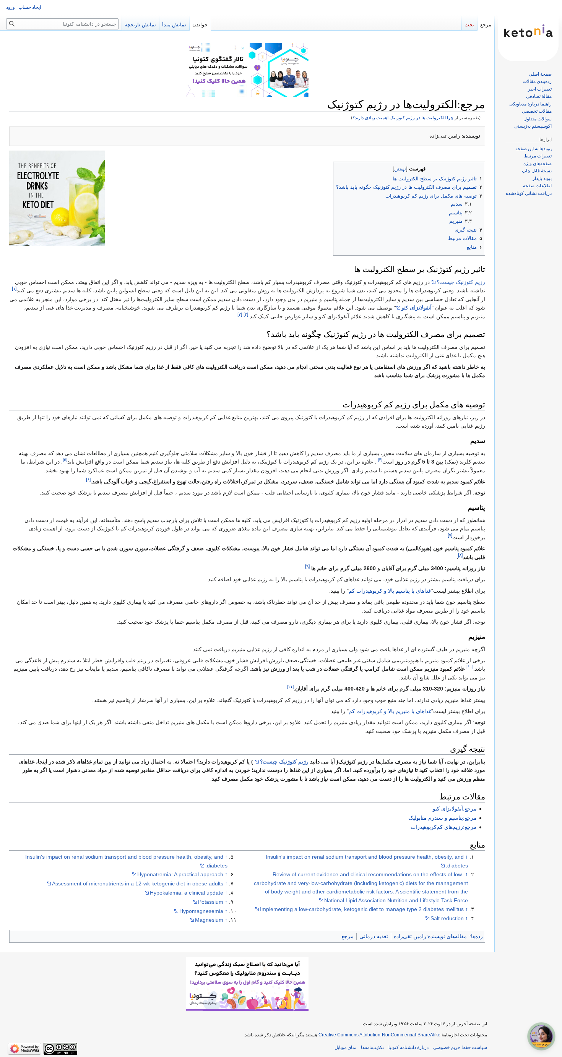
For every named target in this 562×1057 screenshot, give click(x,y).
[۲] (246, 314)
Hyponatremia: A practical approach (180, 874)
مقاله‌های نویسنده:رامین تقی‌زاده (430, 936)
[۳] (239, 314)
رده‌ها (477, 936)
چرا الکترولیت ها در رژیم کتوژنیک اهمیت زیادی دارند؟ (402, 117)
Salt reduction (447, 918)
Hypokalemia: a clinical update (186, 893)
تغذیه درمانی (373, 936)
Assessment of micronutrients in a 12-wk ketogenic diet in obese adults (137, 883)
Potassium (210, 902)
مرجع (347, 936)
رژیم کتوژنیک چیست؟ (461, 282)
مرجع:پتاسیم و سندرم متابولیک (442, 818)
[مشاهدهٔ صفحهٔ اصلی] (528, 30)
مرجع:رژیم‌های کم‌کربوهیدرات (444, 827)
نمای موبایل (345, 1047)
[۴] (380, 459)
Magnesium (209, 920)
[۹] (307, 566)
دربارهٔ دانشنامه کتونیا (408, 1047)
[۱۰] (469, 667)
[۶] (88, 479)
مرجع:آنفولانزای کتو (455, 809)
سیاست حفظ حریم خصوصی (460, 1047)
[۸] (460, 555)
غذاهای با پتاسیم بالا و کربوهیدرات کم (390, 591)
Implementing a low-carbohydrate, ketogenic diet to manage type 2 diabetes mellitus (362, 909)
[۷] (450, 535)
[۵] (65, 459)
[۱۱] (290, 686)
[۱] (14, 288)
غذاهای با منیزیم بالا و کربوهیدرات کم (390, 711)
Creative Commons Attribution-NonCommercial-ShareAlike (379, 1035)
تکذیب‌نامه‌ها (372, 1047)
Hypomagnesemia (201, 911)
